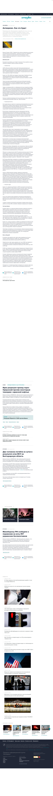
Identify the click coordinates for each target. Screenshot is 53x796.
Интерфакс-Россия (23, 14)
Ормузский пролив (12, 422)
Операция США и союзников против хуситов (36, 732)
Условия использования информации (39, 759)
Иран (4, 422)
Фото (44, 21)
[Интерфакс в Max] (26, 763)
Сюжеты (40, 21)
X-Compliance (5, 759)
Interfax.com (17, 14)
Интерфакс (26, 17)
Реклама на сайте (28, 741)
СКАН (20, 758)
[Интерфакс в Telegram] (21, 763)
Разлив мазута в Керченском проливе (44, 732)
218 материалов (35, 735)
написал (21, 469)
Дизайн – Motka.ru (36, 761)
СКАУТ (4, 760)
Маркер (4, 761)
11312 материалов (6, 734)
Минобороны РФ (6, 552)
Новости (36, 21)
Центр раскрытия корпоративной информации (24, 761)
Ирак (7, 422)
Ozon (12, 341)
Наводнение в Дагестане (25, 732)
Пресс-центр (17, 741)
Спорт (21, 21)
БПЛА (22, 341)
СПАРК (4, 758)
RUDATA (20, 759)
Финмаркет (29, 14)
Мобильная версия (4, 14)
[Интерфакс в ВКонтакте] (23, 763)
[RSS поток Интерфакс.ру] (24, 763)
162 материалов (25, 734)
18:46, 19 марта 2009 (11, 25)
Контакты (4, 741)
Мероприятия (35, 741)
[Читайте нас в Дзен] (20, 763)
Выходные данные (36, 760)
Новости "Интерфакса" (22, 757)
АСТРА (4, 762)
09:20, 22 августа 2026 (10, 529)
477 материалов (44, 735)
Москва (29, 21)
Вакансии (22, 741)
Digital (33, 21)
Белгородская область (7, 480)
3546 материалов (16, 735)
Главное (4, 21)
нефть (18, 422)
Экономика (17, 21)
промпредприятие (17, 341)
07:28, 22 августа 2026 (25, 288)
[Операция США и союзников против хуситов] (36, 730)
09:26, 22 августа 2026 (10, 449)
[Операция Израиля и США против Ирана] (17, 730)
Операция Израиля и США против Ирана (17, 733)
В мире (12, 21)
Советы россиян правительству (20, 38)
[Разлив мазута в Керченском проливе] (45, 730)
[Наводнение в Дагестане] (26, 730)
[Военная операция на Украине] (7, 730)
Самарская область (6, 341)
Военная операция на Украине (15, 288)
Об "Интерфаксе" (11, 14)
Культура (25, 21)
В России (8, 21)
